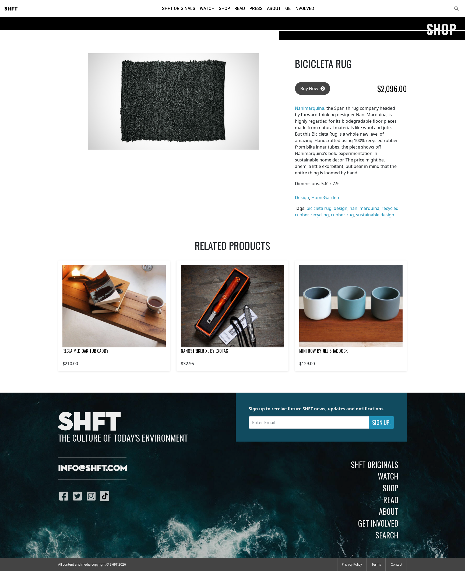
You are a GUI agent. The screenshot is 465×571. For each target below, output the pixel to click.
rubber (337, 215)
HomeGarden (325, 197)
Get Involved (299, 8)
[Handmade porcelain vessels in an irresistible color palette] (351, 306)
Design (302, 197)
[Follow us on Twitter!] (78, 496)
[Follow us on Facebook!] (65, 496)
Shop (224, 8)
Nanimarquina (309, 108)
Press (256, 8)
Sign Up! (381, 422)
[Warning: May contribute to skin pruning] (114, 306)
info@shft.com (92, 468)
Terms (376, 564)
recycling (320, 215)
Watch (207, 8)
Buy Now (309, 88)
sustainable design (375, 215)
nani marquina (364, 208)
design (340, 208)
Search (386, 535)
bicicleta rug (319, 208)
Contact (396, 564)
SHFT (11, 9)
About (274, 8)
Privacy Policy (352, 564)
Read (239, 8)
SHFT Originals (178, 8)
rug (350, 215)
